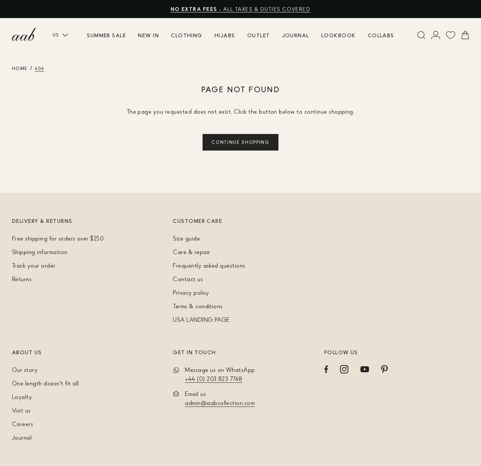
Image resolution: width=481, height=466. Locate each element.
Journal (295, 35)
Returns (22, 279)
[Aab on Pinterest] (384, 369)
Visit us (21, 410)
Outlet (258, 35)
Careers (22, 424)
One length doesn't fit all (45, 383)
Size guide (186, 238)
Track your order (34, 265)
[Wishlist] (450, 35)
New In (148, 35)
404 (39, 68)
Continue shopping (240, 142)
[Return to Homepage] (24, 34)
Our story (25, 369)
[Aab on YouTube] (364, 369)
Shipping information (40, 252)
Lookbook (338, 35)
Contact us (188, 279)
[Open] (435, 35)
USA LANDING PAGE (201, 319)
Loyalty (22, 397)
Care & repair (191, 252)
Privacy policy (191, 292)
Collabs (381, 35)
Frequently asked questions (209, 265)
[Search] (421, 35)
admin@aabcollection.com (220, 403)
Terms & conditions (198, 306)
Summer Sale (106, 35)
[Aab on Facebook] (326, 369)
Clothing (187, 35)
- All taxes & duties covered (241, 8)
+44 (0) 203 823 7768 (213, 379)
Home (19, 68)
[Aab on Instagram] (344, 369)
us (56, 35)
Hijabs (225, 35)
